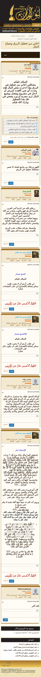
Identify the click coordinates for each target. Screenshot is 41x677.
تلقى (29, 73)
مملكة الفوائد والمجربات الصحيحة (27, 39)
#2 (2, 163)
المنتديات (36, 25)
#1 (2, 78)
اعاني (25, 137)
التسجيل (27, 25)
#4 (2, 265)
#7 (2, 446)
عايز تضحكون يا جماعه (26, 644)
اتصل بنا (8, 662)
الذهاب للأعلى (5, 665)
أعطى (21, 73)
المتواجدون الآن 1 (33, 633)
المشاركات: (13, 71)
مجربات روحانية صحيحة (18, 36)
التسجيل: (28, 71)
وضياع (11, 137)
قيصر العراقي (26, 150)
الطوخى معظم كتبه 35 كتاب (24, 653)
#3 (2, 204)
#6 (2, 392)
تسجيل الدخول (17, 25)
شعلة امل (27, 65)
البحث (7, 25)
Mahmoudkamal (24, 589)
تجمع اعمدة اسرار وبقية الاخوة (24, 647)
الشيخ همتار (20, 274)
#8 (2, 602)
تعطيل (15, 137)
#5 (2, 330)
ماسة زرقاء (27, 379)
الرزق (21, 137)
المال (18, 137)
